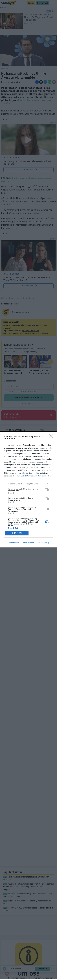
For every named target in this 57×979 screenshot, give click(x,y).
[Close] (51, 436)
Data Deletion (13, 543)
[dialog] (28, 490)
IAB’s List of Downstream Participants (31, 476)
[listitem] (28, 483)
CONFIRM (17, 533)
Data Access (28, 543)
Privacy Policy (43, 543)
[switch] (47, 489)
